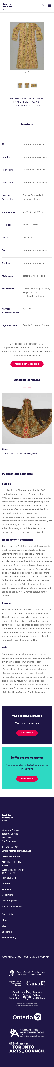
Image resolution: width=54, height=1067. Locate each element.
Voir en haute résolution (27, 102)
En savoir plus (27, 733)
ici (40, 355)
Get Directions (9, 841)
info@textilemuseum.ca (19, 851)
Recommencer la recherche (27, 364)
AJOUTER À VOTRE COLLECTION (27, 106)
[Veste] (27, 418)
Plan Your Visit (9, 878)
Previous (24, 387)
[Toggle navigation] (43, 5)
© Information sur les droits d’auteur (27, 98)
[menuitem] (27, 884)
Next (29, 387)
